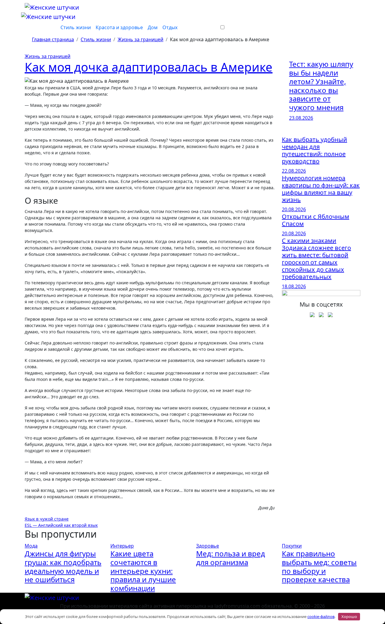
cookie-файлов (320, 616)
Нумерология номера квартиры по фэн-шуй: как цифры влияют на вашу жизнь (321, 189)
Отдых (169, 27)
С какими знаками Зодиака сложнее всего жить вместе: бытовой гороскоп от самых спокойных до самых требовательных (316, 258)
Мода (31, 545)
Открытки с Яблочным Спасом (315, 220)
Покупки (292, 545)
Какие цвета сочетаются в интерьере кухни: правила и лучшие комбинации (143, 570)
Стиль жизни (75, 27)
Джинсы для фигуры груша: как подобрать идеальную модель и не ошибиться (63, 566)
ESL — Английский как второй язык (61, 525)
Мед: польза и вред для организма (230, 557)
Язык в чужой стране (47, 519)
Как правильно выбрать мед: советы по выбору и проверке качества (319, 566)
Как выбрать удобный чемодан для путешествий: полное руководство (314, 150)
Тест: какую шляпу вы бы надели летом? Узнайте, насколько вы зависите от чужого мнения (321, 85)
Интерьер (122, 545)
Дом (153, 27)
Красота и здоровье (119, 27)
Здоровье (207, 545)
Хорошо (349, 616)
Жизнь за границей (47, 56)
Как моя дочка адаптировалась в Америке (149, 67)
